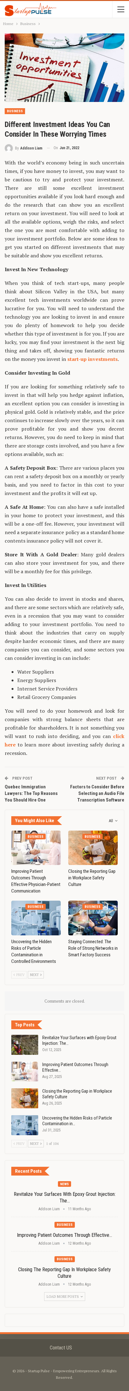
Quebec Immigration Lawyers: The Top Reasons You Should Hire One (31, 793)
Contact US (61, 1348)
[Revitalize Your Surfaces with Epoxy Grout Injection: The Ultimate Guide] (24, 1045)
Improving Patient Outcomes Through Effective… (64, 1235)
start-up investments (92, 359)
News (64, 1184)
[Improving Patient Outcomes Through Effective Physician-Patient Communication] (36, 848)
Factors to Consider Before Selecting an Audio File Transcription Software (97, 793)
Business (15, 111)
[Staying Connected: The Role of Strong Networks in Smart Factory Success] (93, 918)
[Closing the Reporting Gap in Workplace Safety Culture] (93, 848)
